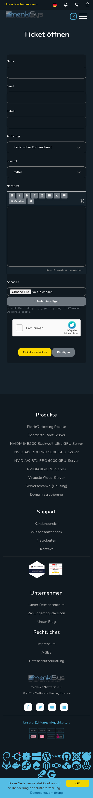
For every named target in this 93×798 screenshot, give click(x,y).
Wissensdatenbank (46, 532)
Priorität (12, 161)
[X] (40, 707)
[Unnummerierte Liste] (42, 195)
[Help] (31, 201)
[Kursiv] (19, 195)
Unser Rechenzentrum (21, 4)
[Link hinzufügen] (34, 195)
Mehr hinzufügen (47, 301)
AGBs (46, 652)
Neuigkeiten (46, 540)
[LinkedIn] (64, 707)
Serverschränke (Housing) (46, 486)
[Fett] (12, 195)
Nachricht (13, 186)
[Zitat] (64, 195)
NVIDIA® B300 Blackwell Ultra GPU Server (46, 443)
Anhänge (13, 282)
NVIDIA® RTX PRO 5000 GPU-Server (46, 452)
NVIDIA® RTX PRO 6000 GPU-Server (46, 460)
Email (10, 86)
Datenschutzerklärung (46, 660)
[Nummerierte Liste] (49, 195)
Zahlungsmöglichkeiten (46, 613)
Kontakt (46, 549)
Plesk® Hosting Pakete (46, 426)
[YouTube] (52, 707)
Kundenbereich (46, 523)
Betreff (11, 111)
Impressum (46, 643)
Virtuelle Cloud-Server (46, 477)
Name (10, 61)
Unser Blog (46, 621)
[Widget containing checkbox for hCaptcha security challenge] (46, 327)
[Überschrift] (27, 195)
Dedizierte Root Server (46, 435)
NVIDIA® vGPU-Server (46, 469)
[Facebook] (28, 707)
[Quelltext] (57, 195)
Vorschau (18, 201)
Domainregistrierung (46, 494)
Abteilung (13, 136)
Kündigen (63, 352)
